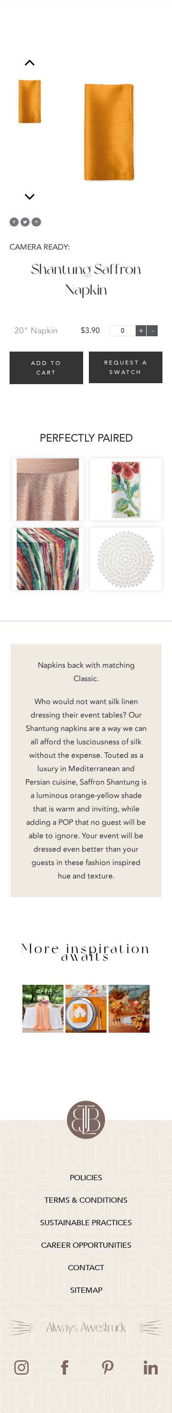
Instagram (21, 1367)
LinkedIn (150, 1367)
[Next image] (30, 197)
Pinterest (107, 1367)
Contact (86, 1268)
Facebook (64, 1367)
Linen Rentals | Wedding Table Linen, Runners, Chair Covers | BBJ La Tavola (86, 1120)
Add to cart (46, 367)
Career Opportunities (86, 1245)
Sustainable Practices (86, 1223)
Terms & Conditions (86, 1200)
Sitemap (86, 1290)
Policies (86, 1178)
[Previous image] (30, 64)
